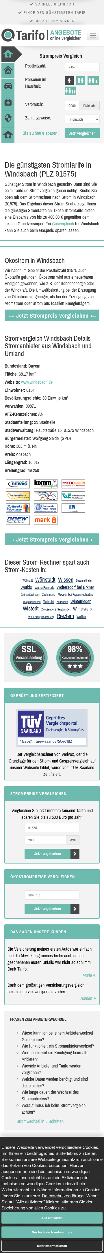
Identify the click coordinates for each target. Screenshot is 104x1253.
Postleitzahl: (35, 65)
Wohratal (48, 602)
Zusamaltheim (84, 580)
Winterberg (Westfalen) (41, 617)
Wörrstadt (45, 579)
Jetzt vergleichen (82, 133)
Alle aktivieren (52, 1217)
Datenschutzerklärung (62, 1195)
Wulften (81, 617)
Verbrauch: (34, 104)
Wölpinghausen (32, 602)
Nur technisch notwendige (52, 1232)
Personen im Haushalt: (35, 83)
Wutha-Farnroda (44, 588)
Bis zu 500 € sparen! (41, 133)
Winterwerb (82, 608)
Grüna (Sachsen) (30, 594)
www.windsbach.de (37, 382)
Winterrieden (80, 601)
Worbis (26, 587)
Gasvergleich (63, 223)
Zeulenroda (48, 594)
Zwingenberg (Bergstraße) (55, 609)
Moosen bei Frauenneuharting (75, 595)
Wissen (65, 579)
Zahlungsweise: (38, 117)
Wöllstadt (28, 580)
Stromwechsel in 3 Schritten (40, 1121)
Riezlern (65, 616)
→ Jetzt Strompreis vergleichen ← (52, 315)
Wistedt (31, 608)
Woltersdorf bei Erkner (75, 587)
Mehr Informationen (52, 1245)
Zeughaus (62, 602)
